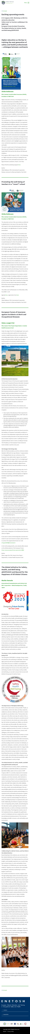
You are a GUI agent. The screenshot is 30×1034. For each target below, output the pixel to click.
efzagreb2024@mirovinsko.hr (8, 543)
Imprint (4, 1031)
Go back (5, 11)
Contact (5, 1010)
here (19, 164)
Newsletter (6, 1014)
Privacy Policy (10, 1031)
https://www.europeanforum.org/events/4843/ (13, 550)
